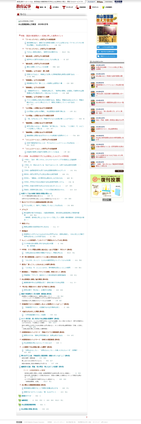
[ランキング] (67, 7)
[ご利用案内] (107, 7)
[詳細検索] (80, 7)
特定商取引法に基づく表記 (84, 422)
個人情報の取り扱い (71, 422)
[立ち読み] (54, 7)
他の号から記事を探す (107, 51)
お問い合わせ (104, 422)
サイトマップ (96, 422)
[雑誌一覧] (41, 7)
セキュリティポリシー (59, 422)
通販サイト (108, 56)
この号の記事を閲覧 (108, 47)
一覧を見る (120, 171)
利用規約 (50, 422)
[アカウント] (94, 7)
